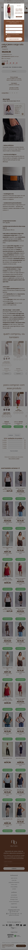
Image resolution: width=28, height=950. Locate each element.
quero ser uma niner (14, 39)
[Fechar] (22, 5)
